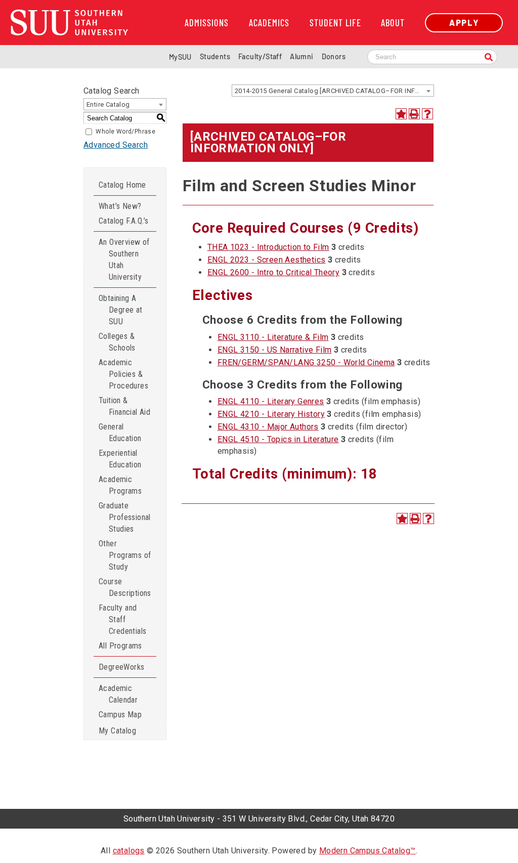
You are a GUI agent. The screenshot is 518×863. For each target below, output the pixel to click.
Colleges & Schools (117, 342)
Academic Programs (120, 485)
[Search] (488, 58)
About (393, 22)
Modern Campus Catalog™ (367, 850)
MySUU (180, 57)
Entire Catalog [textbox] (108, 104)
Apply (464, 22)
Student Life (335, 22)
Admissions (207, 22)
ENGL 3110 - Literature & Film (273, 337)
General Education (120, 432)
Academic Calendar (118, 694)
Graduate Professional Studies (125, 517)
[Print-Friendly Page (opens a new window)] (414, 113)
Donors (334, 56)
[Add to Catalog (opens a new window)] (401, 113)
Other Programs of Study (125, 555)
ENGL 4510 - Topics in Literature (278, 439)
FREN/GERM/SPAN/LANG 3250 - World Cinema (306, 362)
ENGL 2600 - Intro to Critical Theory (273, 272)
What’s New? (120, 206)
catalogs (129, 850)
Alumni (301, 56)
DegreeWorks (121, 667)
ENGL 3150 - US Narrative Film (275, 350)
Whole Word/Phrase (125, 131)
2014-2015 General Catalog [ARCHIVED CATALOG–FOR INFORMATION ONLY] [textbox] (334, 91)
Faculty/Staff (260, 56)
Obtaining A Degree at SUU (121, 309)
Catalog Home (122, 185)
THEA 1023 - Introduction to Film (268, 247)
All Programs (120, 646)
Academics (269, 22)
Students (215, 56)
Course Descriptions (125, 587)
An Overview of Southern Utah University (124, 259)
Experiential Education (120, 458)
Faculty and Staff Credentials (122, 619)
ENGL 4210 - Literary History (271, 414)
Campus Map (120, 714)
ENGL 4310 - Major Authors (268, 426)
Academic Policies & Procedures (123, 374)
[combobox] (333, 90)
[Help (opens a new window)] (427, 113)
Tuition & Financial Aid (124, 406)
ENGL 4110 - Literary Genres (271, 401)
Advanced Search (115, 145)
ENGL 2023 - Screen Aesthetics (266, 260)
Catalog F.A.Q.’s (123, 221)
